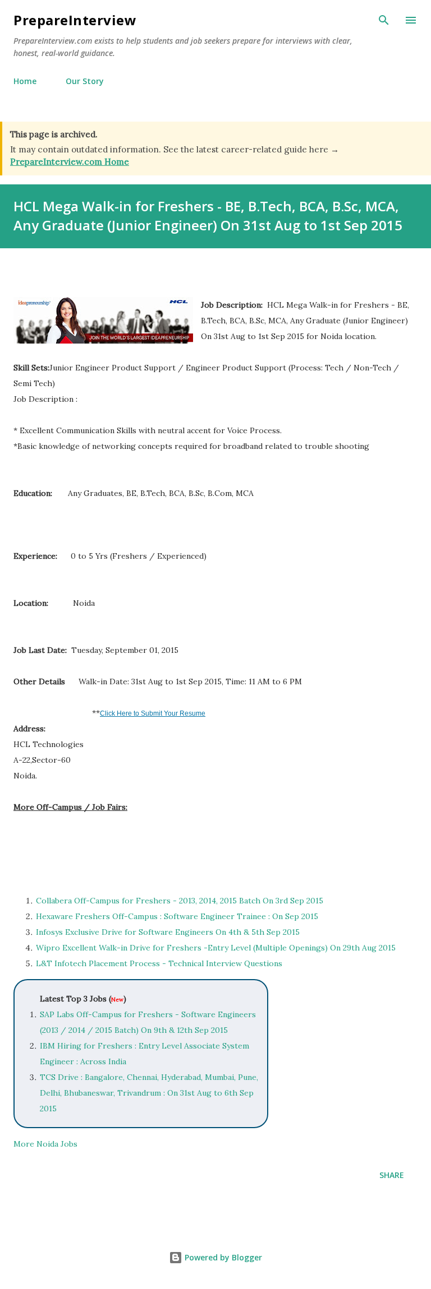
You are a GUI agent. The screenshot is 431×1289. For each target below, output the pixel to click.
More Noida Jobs (45, 1144)
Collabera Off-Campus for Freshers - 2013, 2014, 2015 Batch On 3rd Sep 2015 (179, 901)
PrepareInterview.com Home (69, 161)
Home (24, 81)
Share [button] (391, 1175)
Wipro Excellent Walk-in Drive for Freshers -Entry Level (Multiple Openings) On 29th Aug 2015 (216, 948)
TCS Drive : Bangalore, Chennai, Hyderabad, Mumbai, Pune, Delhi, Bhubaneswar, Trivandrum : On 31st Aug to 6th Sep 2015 (149, 1093)
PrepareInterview (74, 20)
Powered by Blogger (222, 1257)
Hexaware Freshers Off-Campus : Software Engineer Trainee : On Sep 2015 (177, 916)
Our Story (85, 81)
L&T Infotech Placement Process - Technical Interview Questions (160, 963)
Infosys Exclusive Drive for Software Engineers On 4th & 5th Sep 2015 (168, 932)
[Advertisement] (144, 847)
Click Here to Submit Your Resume (152, 713)
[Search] (384, 20)
